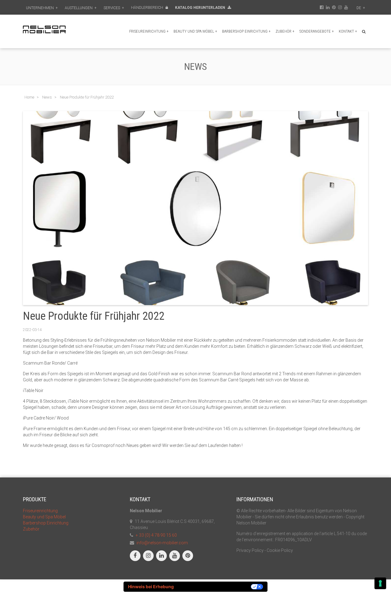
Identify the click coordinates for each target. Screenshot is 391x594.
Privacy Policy (250, 550)
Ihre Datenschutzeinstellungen (215, 586)
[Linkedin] (161, 555)
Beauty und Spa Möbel (195, 31)
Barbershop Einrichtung (246, 31)
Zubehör (285, 31)
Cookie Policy (280, 550)
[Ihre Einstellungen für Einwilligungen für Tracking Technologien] (380, 583)
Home (29, 97)
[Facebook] (135, 555)
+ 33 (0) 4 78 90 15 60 (156, 535)
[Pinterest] (187, 555)
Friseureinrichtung (149, 31)
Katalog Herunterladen (200, 7)
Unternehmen (42, 8)
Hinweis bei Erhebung (151, 586)
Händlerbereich (147, 7)
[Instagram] (148, 555)
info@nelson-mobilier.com (162, 542)
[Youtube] (174, 555)
